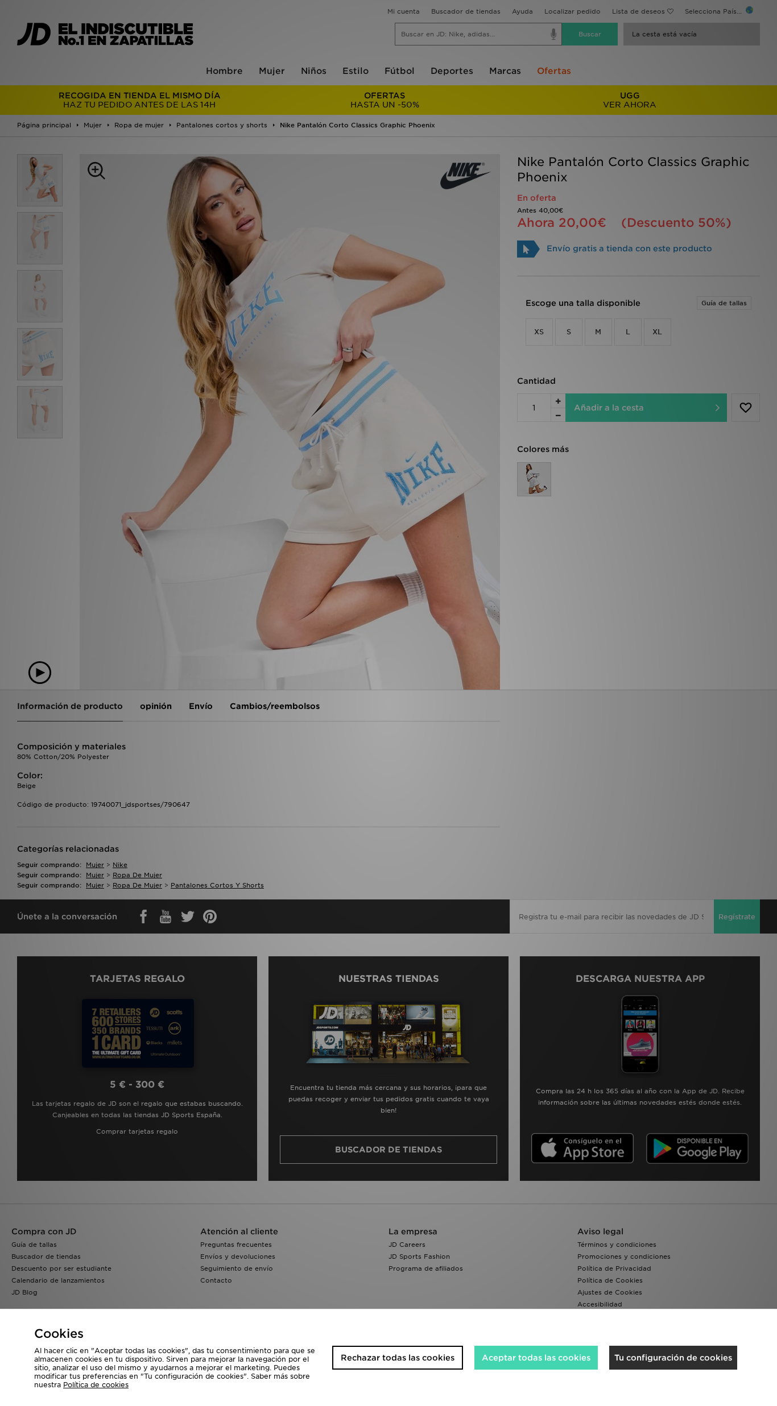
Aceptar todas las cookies (536, 1357)
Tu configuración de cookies (673, 1357)
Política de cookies (96, 1384)
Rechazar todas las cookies (397, 1357)
